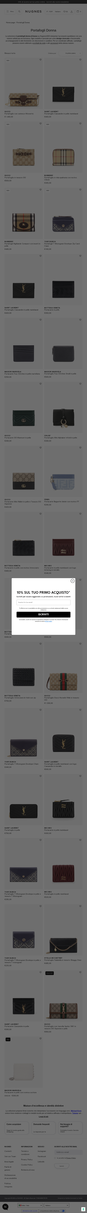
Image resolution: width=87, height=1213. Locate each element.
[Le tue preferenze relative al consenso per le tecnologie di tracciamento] (83, 1209)
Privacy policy (48, 621)
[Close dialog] (72, 581)
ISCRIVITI (43, 614)
